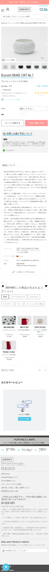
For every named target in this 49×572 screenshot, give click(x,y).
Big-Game (41, 334)
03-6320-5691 (44, 6)
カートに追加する (12, 123)
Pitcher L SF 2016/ (9, 352)
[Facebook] (6, 468)
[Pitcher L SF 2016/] (9, 345)
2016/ (18, 248)
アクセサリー (25, 250)
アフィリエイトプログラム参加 (11, 484)
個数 (2, 114)
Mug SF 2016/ (24, 327)
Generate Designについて (9, 477)
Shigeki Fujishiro (25, 334)
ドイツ (32, 250)
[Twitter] (2, 468)
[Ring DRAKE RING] (9, 320)
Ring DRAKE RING (9, 327)
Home (3, 23)
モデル (3, 108)
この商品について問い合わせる (25, 272)
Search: (45, 16)
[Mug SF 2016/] (24, 320)
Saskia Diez (7, 89)
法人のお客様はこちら (8, 481)
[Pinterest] (9, 468)
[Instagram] (13, 468)
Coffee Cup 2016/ (40, 327)
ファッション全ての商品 (15, 23)
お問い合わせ (5, 474)
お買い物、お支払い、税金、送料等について (15, 487)
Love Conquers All (27, 248)
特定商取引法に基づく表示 (9, 491)
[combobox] (24, 16)
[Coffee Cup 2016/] (40, 320)
